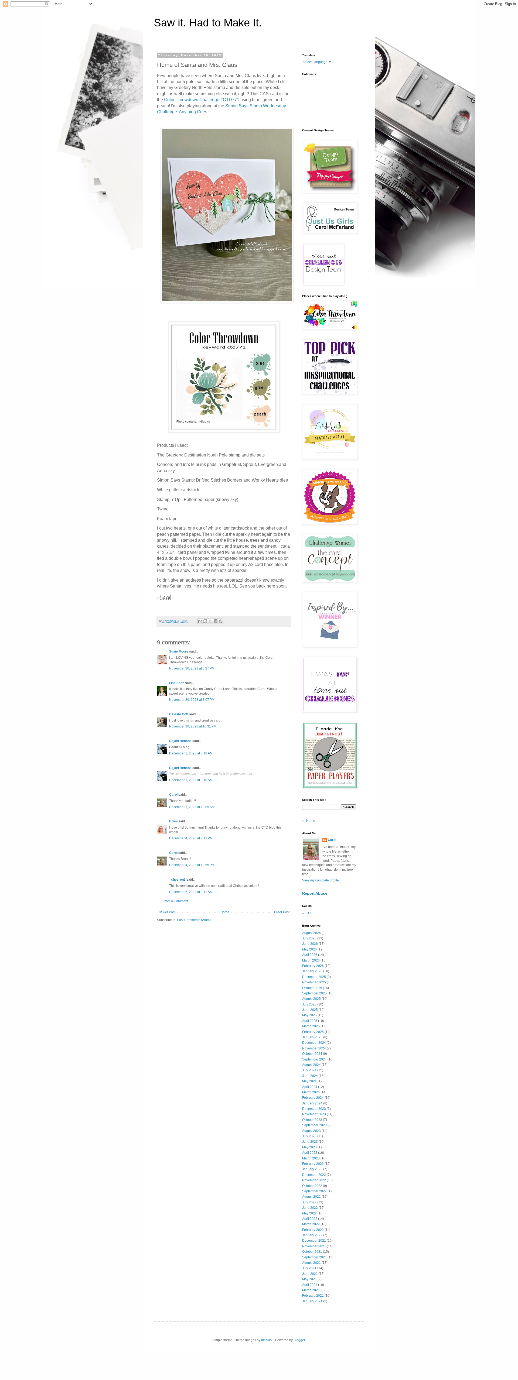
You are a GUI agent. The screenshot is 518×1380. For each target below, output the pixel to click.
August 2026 (311, 933)
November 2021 (314, 1246)
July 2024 (309, 1070)
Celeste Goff (178, 714)
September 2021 (314, 1257)
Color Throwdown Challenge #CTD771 (201, 99)
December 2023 (314, 1109)
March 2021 (311, 1290)
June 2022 (310, 1208)
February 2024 (313, 1098)
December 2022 (314, 1175)
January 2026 (312, 971)
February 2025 (313, 1032)
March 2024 (311, 1092)
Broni (173, 821)
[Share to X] (210, 621)
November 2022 (314, 1180)
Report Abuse (314, 893)
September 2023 (314, 1125)
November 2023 (314, 1114)
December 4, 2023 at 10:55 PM (191, 865)
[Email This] (200, 621)
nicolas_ (267, 1340)
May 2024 (309, 1081)
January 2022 (312, 1235)
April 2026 (309, 955)
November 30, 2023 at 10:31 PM (192, 726)
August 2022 (311, 1197)
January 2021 (312, 1301)
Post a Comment (176, 901)
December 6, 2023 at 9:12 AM (191, 892)
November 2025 (314, 982)
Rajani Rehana (180, 741)
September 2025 (314, 993)
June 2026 (310, 944)
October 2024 (312, 1054)
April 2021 (309, 1285)
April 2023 (309, 1153)
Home (224, 912)
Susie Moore (178, 651)
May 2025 (309, 1015)
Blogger (299, 1340)
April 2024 (309, 1087)
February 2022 (313, 1230)
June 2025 (310, 1010)
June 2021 (310, 1274)
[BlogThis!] (205, 621)
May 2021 (309, 1279)
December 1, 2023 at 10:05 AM (191, 807)
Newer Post (166, 912)
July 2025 (309, 1004)
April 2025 (309, 1021)
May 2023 (309, 1147)
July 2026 (309, 938)
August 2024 (311, 1065)
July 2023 (309, 1136)
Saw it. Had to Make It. (208, 23)
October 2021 (312, 1252)
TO (308, 913)
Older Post (281, 912)
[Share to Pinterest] (220, 621)
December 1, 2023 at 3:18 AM (191, 753)
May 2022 (309, 1213)
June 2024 (310, 1076)
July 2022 (309, 1202)
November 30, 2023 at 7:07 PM (191, 700)
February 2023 (313, 1164)
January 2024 (312, 1103)
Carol (173, 795)
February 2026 (313, 966)
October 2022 (312, 1186)
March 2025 (311, 1026)
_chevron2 (177, 879)
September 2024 (314, 1059)
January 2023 (312, 1169)
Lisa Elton (176, 683)
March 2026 (311, 960)
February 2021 (313, 1295)
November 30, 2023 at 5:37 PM (191, 668)
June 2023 (310, 1142)
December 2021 (314, 1240)
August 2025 (311, 999)
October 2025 (312, 988)
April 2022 (309, 1219)
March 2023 (311, 1158)
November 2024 (314, 1048)
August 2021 (311, 1263)
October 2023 (312, 1120)
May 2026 (309, 949)
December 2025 (314, 977)
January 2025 (312, 1037)
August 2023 (311, 1131)
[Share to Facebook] (215, 621)
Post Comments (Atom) (194, 920)
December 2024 (314, 1043)
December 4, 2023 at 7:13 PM (191, 838)
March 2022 (311, 1224)
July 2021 (309, 1268)
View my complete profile (320, 880)
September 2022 (314, 1191)
